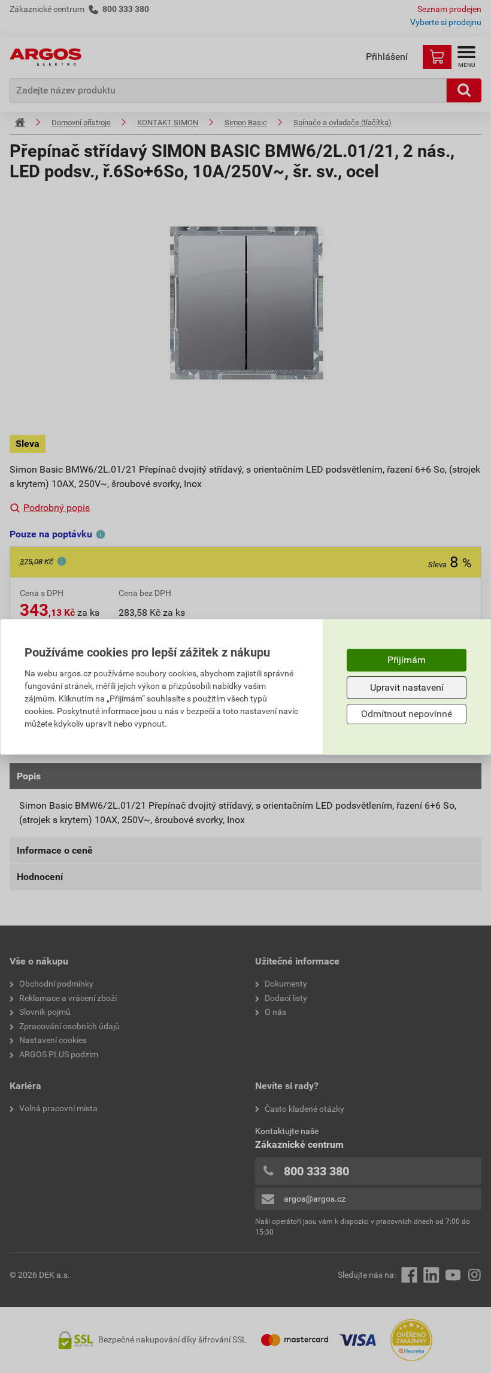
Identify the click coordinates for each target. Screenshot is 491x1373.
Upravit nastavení (407, 687)
